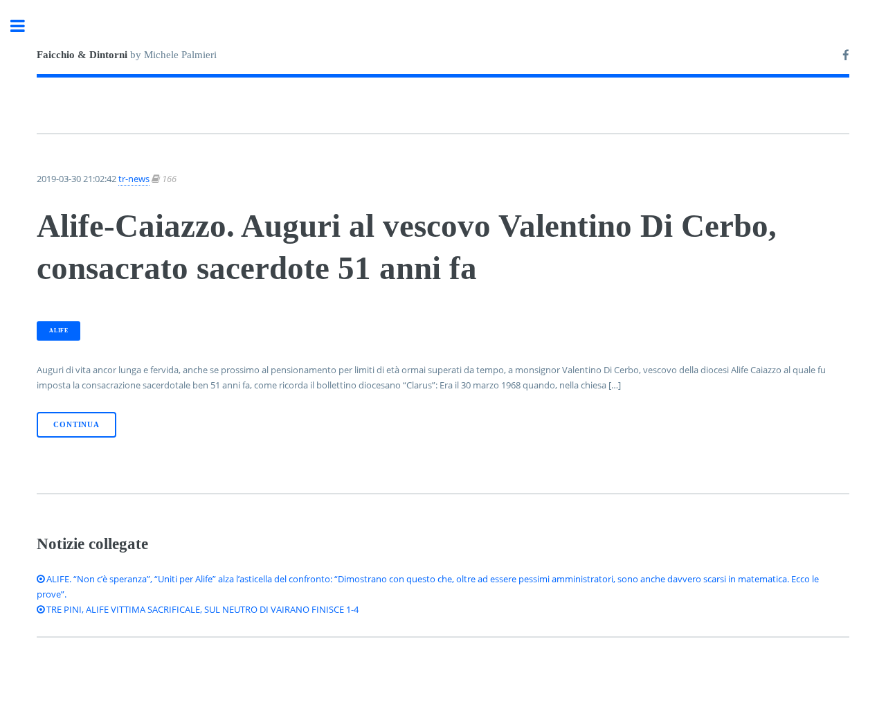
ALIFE (58, 330)
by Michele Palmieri (127, 54)
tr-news (134, 178)
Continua (76, 425)
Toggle (25, 26)
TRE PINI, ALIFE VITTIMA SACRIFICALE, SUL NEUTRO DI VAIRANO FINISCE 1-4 (201, 609)
